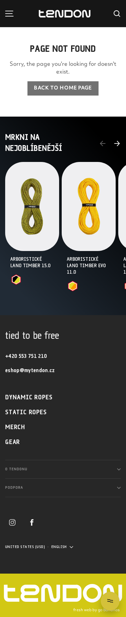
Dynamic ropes (28, 397)
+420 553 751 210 (26, 356)
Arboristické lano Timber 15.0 (30, 262)
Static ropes (26, 412)
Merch (15, 427)
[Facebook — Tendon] (32, 522)
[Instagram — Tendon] (12, 522)
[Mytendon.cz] (64, 14)
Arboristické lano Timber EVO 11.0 (86, 266)
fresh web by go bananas (96, 610)
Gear (12, 442)
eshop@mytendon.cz (30, 370)
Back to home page (63, 88)
